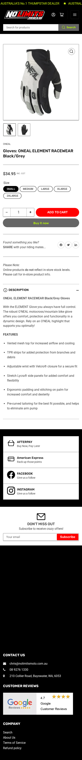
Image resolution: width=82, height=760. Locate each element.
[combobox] (41, 27)
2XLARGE (12, 195)
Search (71, 27)
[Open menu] (75, 14)
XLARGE (62, 188)
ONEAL (7, 143)
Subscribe (67, 537)
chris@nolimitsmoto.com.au (28, 663)
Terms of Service (14, 743)
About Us (9, 737)
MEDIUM (28, 188)
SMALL (11, 188)
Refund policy (12, 748)
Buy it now (41, 223)
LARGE (45, 188)
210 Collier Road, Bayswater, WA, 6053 (35, 676)
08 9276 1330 (18, 669)
